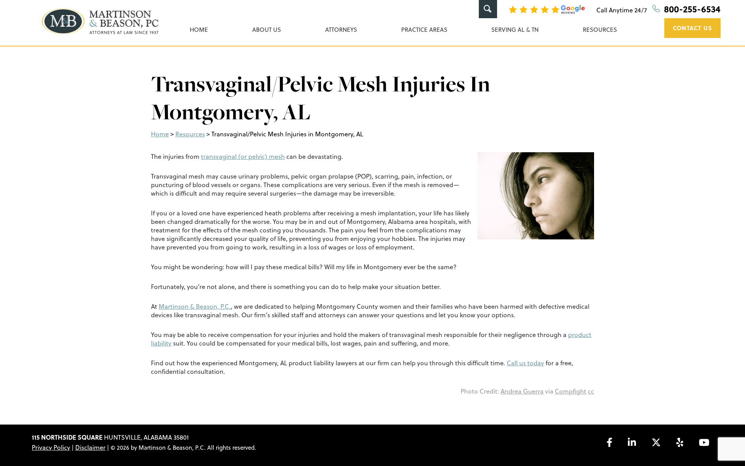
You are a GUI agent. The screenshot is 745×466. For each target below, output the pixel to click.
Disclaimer (90, 447)
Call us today (525, 363)
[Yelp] (679, 442)
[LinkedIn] (632, 442)
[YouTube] (704, 442)
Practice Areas (424, 30)
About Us (266, 30)
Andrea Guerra (522, 391)
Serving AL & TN (515, 30)
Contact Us (692, 28)
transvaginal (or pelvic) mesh (243, 156)
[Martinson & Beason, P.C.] (100, 21)
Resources (600, 30)
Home (199, 30)
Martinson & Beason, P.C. (195, 306)
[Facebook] (609, 442)
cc (591, 391)
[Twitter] (656, 442)
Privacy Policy (51, 447)
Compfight (570, 391)
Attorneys (341, 30)
